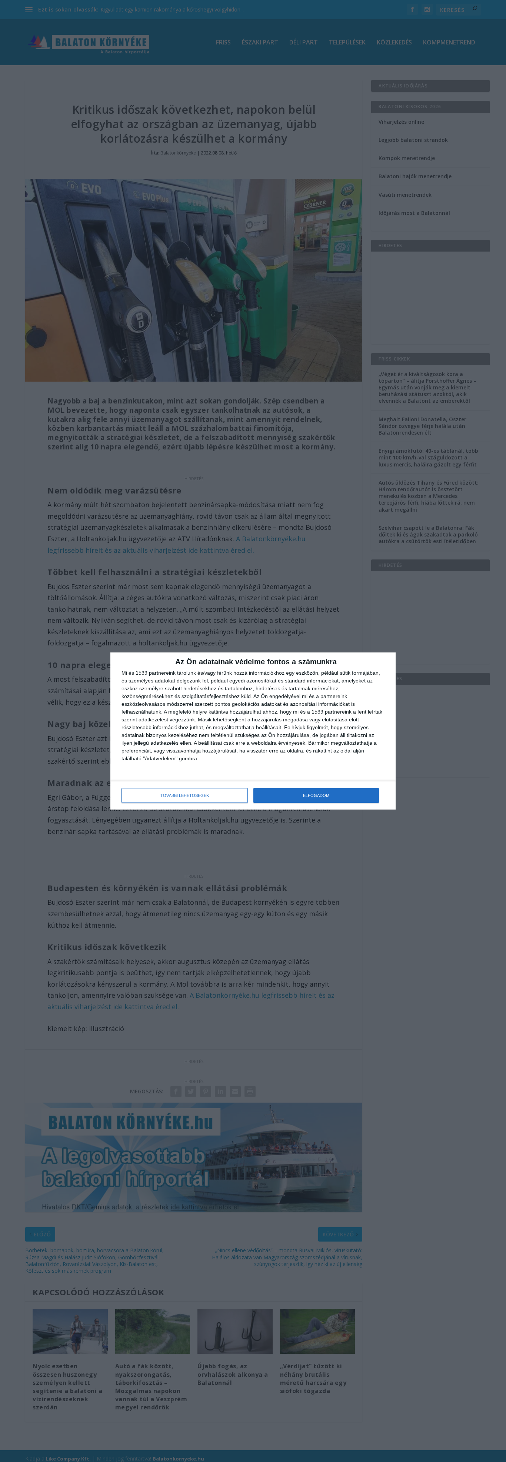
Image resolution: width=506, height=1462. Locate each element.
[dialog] (253, 731)
